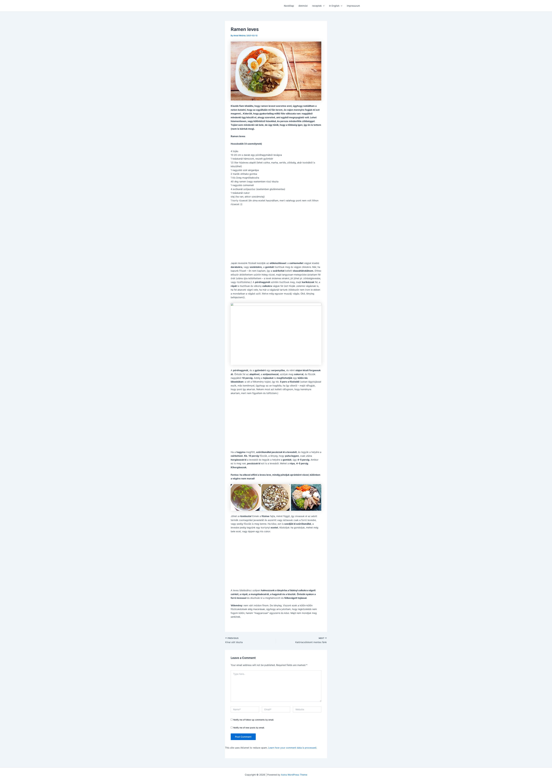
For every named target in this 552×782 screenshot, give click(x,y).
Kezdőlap (289, 5)
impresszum (353, 5)
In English (334, 5)
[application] (323, 5)
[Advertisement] (276, 234)
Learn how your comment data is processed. (292, 747)
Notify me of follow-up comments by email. (253, 719)
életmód (303, 5)
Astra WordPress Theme (294, 774)
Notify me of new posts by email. (248, 727)
